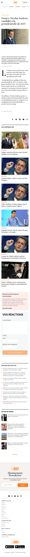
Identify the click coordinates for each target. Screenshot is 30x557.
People (2, 514)
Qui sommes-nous (5, 522)
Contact (3, 532)
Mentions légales (4, 536)
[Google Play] (20, 546)
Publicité (3, 524)
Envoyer (23, 485)
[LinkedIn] (18, 496)
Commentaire (7, 320)
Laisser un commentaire (14, 352)
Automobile (3, 512)
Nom (4, 338)
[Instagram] (21, 496)
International (5, 15)
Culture (2, 509)
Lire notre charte (7, 308)
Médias (2, 511)
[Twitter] (12, 496)
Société (23, 6)
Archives (3, 526)
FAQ (2, 530)
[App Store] (9, 546)
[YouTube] (15, 496)
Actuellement (4, 6)
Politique (11, 6)
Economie (18, 6)
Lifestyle (3, 516)
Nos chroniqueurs (5, 518)
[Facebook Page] (9, 496)
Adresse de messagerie (10, 344)
